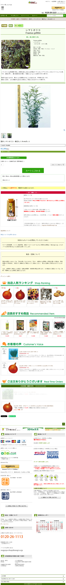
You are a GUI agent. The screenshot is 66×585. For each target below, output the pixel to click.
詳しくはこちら (5, 524)
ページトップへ (63, 424)
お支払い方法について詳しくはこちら (16, 506)
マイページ (26, 15)
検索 (64, 15)
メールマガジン (61, 3)
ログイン (48, 1)
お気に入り (16, 15)
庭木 (18, 19)
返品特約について (5, 230)
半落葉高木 (24, 19)
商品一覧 (4, 15)
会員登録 (54, 1)
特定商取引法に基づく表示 (8, 578)
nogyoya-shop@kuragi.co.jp (49, 225)
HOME (13, 19)
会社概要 (3, 576)
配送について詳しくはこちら (49, 497)
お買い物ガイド (61, 1)
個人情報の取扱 (5, 581)
